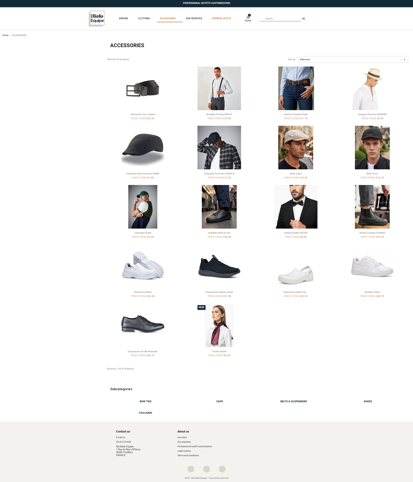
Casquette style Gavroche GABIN (142, 173)
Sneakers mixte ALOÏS (219, 232)
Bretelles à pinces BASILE (219, 114)
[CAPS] (219, 397)
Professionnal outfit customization (194, 446)
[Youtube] (222, 469)
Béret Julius (296, 173)
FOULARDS (145, 412)
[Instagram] (206, 469)
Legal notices (184, 451)
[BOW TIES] (145, 397)
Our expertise (184, 442)
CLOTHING (144, 18)
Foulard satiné (219, 351)
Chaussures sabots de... (295, 292)
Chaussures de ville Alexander (143, 351)
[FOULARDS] (145, 408)
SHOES (368, 401)
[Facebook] (190, 469)
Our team (182, 437)
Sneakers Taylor (372, 292)
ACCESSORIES (168, 18)
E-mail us (120, 437)
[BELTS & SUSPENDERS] (293, 397)
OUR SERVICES (194, 18)
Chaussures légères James (219, 292)
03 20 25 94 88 (123, 442)
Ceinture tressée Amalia (296, 114)
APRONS (123, 18)
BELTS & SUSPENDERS (293, 401)
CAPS (219, 401)
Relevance (353, 59)
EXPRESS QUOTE (221, 18)
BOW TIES (145, 401)
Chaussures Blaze (143, 292)
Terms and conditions (188, 455)
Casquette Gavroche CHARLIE (219, 173)
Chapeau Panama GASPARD (372, 114)
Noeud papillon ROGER (295, 232)
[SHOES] (367, 397)
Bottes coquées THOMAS (372, 232)
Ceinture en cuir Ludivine (142, 114)
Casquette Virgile (142, 232)
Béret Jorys (372, 173)
